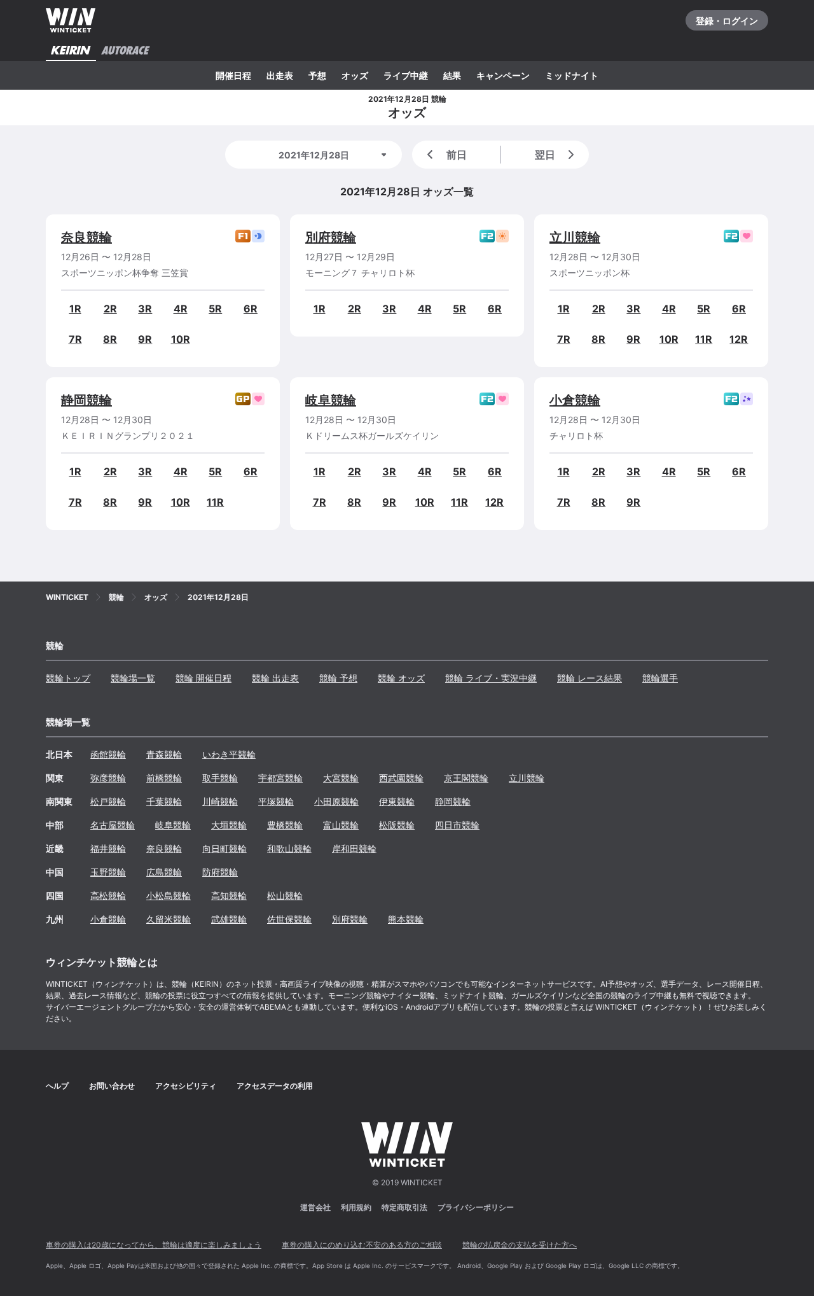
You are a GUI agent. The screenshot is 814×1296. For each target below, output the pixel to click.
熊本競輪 (406, 919)
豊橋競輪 (285, 824)
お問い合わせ (112, 1085)
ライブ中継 (405, 75)
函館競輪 (108, 754)
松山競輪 (285, 895)
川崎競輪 (220, 801)
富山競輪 (341, 824)
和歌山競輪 (289, 848)
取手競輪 (220, 777)
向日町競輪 (224, 848)
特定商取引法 (404, 1207)
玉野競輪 (108, 872)
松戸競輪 (108, 801)
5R (215, 308)
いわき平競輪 (229, 754)
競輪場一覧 (133, 677)
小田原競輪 (336, 801)
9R (145, 339)
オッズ (354, 75)
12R (738, 339)
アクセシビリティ (185, 1085)
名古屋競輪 (112, 824)
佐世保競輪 (289, 919)
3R (145, 308)
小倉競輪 (574, 400)
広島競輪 (164, 872)
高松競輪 (108, 895)
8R (110, 339)
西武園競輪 (401, 777)
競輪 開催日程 (203, 677)
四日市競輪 (457, 824)
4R (181, 308)
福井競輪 (108, 848)
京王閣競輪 (466, 777)
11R (703, 339)
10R (180, 339)
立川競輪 (574, 237)
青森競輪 (164, 754)
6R (251, 308)
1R (75, 308)
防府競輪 (220, 872)
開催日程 (233, 75)
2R (110, 308)
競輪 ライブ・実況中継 (491, 677)
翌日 (545, 154)
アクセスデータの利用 (275, 1085)
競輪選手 (660, 677)
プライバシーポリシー (476, 1207)
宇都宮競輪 (280, 777)
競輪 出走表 (275, 677)
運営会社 (315, 1207)
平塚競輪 (276, 801)
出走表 (279, 75)
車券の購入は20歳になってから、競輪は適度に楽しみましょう (153, 1245)
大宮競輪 (341, 777)
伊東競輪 (397, 801)
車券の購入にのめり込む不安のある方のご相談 (362, 1245)
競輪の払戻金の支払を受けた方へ (519, 1245)
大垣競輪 (229, 824)
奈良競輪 (86, 237)
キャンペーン (503, 75)
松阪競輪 (397, 824)
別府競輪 (330, 237)
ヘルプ (57, 1085)
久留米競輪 (168, 919)
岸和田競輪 (354, 848)
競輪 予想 (338, 677)
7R (75, 339)
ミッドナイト (571, 75)
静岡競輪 (86, 400)
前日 (456, 154)
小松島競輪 (168, 895)
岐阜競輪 (330, 400)
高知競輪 (229, 895)
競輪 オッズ (401, 677)
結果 (452, 75)
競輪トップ (68, 677)
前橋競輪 (164, 777)
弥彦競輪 (108, 777)
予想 (317, 75)
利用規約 (356, 1207)
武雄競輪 (229, 919)
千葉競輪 (164, 801)
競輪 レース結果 (589, 677)
